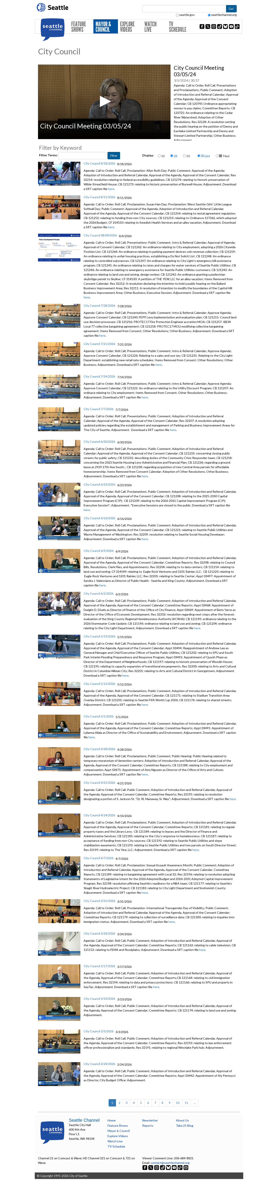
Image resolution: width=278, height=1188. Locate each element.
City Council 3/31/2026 (99, 901)
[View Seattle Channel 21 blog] (180, 1167)
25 (175, 156)
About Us (182, 1120)
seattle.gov (187, 15)
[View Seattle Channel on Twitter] (151, 1167)
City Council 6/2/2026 (98, 593)
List (207, 156)
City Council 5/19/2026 (99, 636)
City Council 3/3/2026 (98, 1031)
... (195, 1103)
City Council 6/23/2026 (99, 484)
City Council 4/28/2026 (99, 749)
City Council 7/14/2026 (99, 376)
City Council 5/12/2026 (99, 684)
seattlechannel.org (224, 15)
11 (186, 1103)
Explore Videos (127, 26)
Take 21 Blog (184, 1125)
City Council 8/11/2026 (99, 197)
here (111, 189)
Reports (147, 1125)
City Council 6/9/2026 (98, 550)
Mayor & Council (103, 26)
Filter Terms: (48, 155)
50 (188, 156)
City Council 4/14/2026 (99, 815)
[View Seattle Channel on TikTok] (162, 1167)
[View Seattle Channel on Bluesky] (168, 1167)
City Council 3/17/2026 (99, 966)
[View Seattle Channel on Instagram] (157, 1167)
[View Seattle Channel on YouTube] (174, 1167)
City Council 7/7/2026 (98, 409)
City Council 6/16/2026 (99, 518)
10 (163, 156)
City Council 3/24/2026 (99, 933)
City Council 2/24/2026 (99, 1064)
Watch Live (150, 26)
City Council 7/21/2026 (99, 344)
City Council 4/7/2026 (98, 858)
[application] (104, 102)
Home (112, 1120)
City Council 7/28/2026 (99, 305)
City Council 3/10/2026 (99, 998)
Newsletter (150, 1120)
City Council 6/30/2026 (99, 441)
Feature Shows (78, 26)
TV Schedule (177, 26)
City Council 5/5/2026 (98, 716)
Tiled (225, 156)
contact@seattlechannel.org (170, 1163)
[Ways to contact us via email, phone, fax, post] (186, 1167)
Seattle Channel (84, 1120)
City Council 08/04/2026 (100, 235)
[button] (104, 101)
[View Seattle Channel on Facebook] (145, 1167)
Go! (231, 8)
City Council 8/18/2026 (99, 163)
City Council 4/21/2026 (99, 782)
